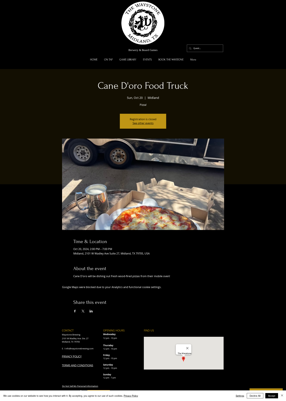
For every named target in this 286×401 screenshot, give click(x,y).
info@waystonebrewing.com (79, 348)
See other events (143, 123)
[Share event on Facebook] (74, 311)
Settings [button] (240, 395)
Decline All (255, 395)
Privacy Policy (131, 395)
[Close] (282, 395)
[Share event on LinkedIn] (91, 311)
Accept (271, 395)
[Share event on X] (83, 311)
